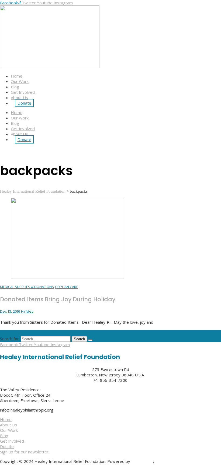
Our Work (20, 81)
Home (16, 76)
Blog (15, 86)
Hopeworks (142, 461)
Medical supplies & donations (27, 286)
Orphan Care (66, 286)
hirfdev (27, 311)
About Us (19, 97)
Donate (24, 103)
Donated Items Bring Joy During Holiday (57, 299)
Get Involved (23, 92)
